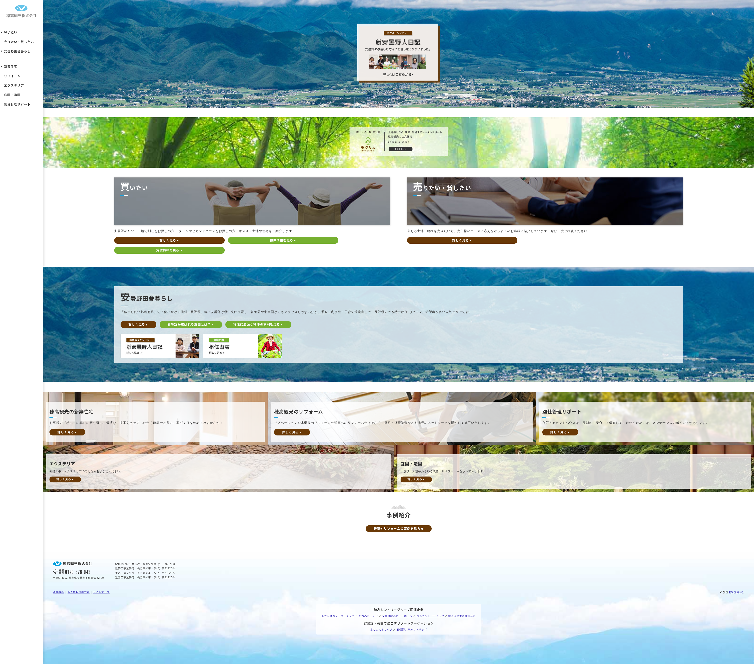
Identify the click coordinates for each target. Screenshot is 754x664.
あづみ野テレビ (368, 615)
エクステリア (14, 85)
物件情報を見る (281, 240)
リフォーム (12, 75)
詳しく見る (167, 240)
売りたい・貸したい (19, 41)
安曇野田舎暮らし (17, 51)
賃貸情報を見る (167, 250)
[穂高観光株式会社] (21, 12)
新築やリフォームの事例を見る (397, 528)
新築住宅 (10, 66)
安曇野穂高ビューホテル (397, 615)
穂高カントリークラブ (430, 615)
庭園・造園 (12, 94)
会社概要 (58, 592)
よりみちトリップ (381, 629)
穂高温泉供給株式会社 (462, 615)
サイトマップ (101, 592)
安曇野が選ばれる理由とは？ (189, 324)
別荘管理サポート (17, 104)
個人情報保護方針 (79, 592)
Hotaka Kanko (736, 592)
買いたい (10, 32)
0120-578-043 (78, 571)
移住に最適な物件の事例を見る (256, 324)
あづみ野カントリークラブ (337, 615)
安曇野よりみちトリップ (412, 629)
